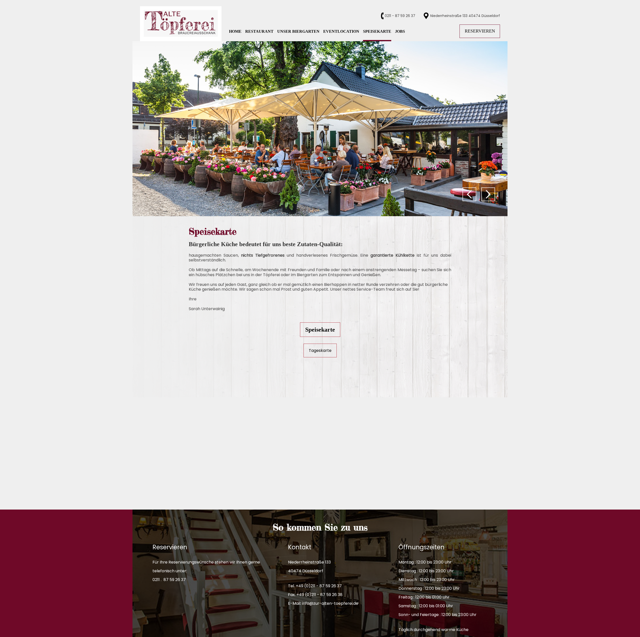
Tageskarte (320, 350)
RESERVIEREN (480, 30)
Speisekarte (320, 329)
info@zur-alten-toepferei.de (330, 603)
